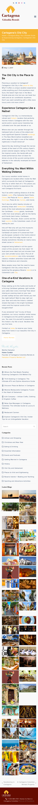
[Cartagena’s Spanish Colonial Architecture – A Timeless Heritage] (27, 560)
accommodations (11, 256)
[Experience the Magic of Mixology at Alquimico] (27, 711)
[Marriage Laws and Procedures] (10, 629)
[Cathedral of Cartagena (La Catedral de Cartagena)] (27, 606)
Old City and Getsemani (13, 468)
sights (10, 195)
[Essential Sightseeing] (27, 687)
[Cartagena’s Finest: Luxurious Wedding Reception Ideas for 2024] (27, 639)
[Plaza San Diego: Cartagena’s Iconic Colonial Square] (10, 583)
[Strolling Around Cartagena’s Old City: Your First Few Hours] (10, 608)
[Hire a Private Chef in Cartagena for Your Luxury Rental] (10, 560)
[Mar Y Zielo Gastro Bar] (27, 661)
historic (14, 118)
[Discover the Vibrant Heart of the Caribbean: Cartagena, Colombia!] (10, 694)
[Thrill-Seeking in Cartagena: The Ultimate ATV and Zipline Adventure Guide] (27, 496)
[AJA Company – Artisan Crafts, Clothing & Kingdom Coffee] (10, 522)
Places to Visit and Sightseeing (16, 472)
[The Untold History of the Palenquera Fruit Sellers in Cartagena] (10, 572)
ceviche (9, 221)
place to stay (28, 85)
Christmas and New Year (13, 442)
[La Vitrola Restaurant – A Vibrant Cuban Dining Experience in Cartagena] (10, 723)
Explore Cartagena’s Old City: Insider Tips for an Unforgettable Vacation (17, 418)
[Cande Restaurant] (27, 584)
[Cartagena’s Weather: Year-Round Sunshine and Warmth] (10, 710)
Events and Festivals (12, 455)
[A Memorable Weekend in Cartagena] (10, 757)
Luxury (16, 211)
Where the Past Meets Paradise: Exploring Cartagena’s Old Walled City (16, 373)
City (16, 272)
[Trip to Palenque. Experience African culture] (10, 676)
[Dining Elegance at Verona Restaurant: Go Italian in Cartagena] (10, 595)
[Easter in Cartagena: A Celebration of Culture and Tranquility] (27, 651)
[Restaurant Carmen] (10, 536)
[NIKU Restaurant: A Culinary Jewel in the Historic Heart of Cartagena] (27, 628)
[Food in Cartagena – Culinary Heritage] (27, 768)
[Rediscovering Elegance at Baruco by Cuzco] (10, 663)
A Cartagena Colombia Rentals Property (25, 783)
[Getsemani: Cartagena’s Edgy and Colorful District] (27, 723)
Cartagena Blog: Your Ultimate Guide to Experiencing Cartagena (18, 36)
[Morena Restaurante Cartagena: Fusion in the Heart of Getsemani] (27, 509)
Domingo (5, 200)
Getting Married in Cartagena (15, 459)
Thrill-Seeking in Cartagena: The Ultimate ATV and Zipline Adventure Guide (18, 380)
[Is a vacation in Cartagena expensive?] (10, 745)
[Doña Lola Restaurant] (27, 757)
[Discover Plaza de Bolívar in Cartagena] (10, 506)
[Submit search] (34, 426)
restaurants (21, 206)
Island (29, 270)
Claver (4, 197)
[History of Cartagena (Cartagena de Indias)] (27, 595)
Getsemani (18, 242)
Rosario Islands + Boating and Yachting (19, 477)
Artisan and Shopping (12, 438)
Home (4, 35)
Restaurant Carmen (11, 412)
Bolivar (20, 197)
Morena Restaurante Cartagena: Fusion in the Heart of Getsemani (18, 391)
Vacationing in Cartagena (8, 783)
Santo (32, 197)
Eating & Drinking (11, 446)
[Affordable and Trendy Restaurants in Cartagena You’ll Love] (27, 549)
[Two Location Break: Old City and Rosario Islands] (27, 675)
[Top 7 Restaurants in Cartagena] (27, 745)
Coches (22, 200)
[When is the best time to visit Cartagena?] (10, 733)
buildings (31, 134)
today (13, 328)
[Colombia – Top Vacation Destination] (10, 769)
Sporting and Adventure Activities (17, 481)
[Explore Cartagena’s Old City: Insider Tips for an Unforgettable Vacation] (27, 535)
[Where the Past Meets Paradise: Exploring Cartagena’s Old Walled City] (10, 494)
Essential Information (12, 451)
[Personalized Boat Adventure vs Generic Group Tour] (27, 733)
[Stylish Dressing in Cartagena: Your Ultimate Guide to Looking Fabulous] (10, 549)
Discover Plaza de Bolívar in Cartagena (19, 385)
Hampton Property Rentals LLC (14, 357)
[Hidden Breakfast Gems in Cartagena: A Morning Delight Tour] (10, 620)
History (7, 464)
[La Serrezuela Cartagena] (27, 571)
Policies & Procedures (26, 801)
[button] (35, 16)
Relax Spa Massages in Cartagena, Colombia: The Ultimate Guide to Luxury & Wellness (18, 405)
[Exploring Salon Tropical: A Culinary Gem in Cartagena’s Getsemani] (27, 619)
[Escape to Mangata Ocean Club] (10, 640)
